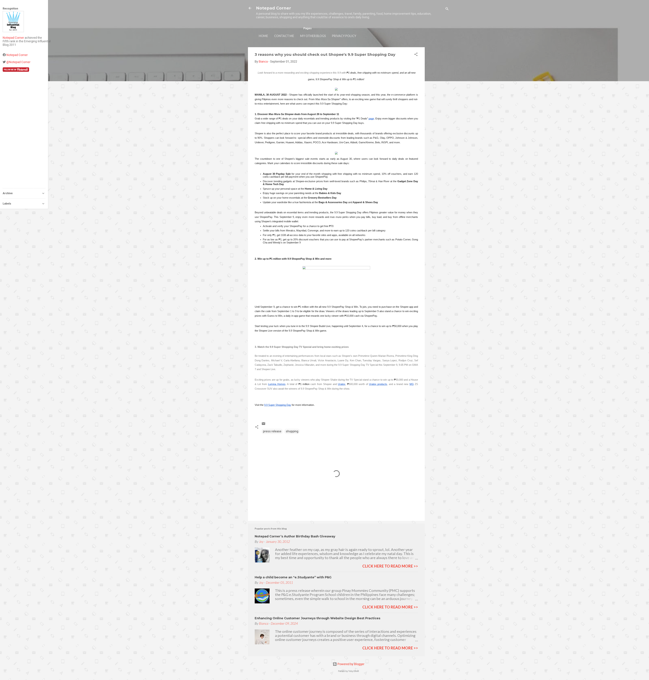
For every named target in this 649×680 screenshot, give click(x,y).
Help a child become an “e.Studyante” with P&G (293, 577)
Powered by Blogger (350, 664)
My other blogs (313, 36)
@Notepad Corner (18, 62)
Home (263, 36)
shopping (292, 431)
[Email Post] (263, 424)
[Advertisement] (438, 98)
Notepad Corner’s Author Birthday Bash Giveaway (295, 536)
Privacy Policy (344, 36)
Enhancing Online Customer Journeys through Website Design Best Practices (317, 618)
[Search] (447, 9)
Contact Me (284, 36)
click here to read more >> (390, 566)
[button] (416, 54)
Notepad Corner (273, 8)
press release (272, 431)
